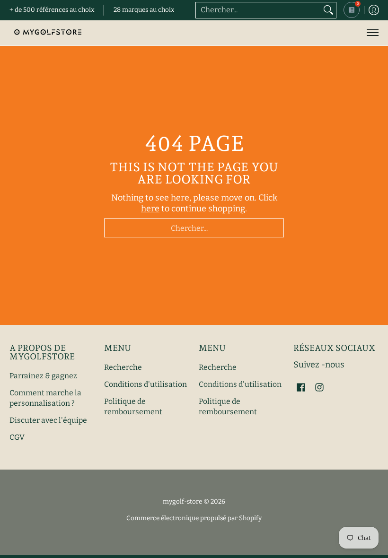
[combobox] (258, 10)
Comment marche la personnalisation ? (45, 398)
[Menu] (372, 32)
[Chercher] (328, 10)
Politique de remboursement (133, 407)
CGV (17, 437)
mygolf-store (182, 501)
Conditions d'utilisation (145, 384)
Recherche (123, 367)
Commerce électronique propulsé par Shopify (194, 518)
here (150, 208)
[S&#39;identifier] (373, 10)
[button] (301, 388)
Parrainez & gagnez (43, 375)
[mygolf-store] (47, 32)
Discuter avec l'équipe (48, 420)
